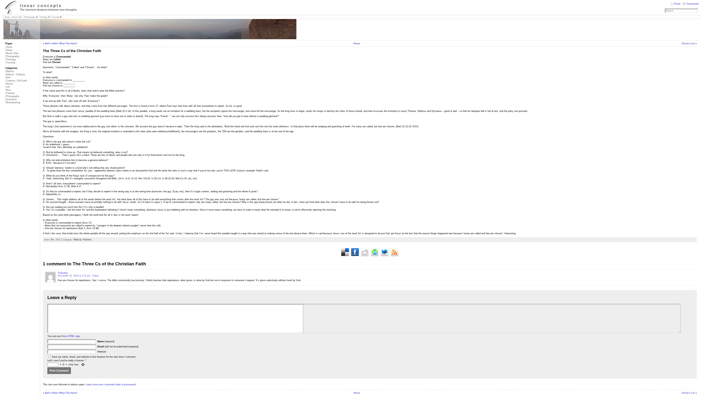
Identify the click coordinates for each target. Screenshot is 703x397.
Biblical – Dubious (15, 74)
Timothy (63, 272)
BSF (8, 77)
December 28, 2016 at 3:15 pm (74, 275)
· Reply (95, 275)
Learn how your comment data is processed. (111, 384)
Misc (8, 90)
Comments (692, 3)
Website (101, 351)
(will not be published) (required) (117, 346)
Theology (11, 59)
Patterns (10, 93)
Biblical (10, 71)
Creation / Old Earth (16, 80)
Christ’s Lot (688, 43)
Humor (9, 83)
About (9, 50)
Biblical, (78, 239)
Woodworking (13, 102)
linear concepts (41, 5)
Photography (12, 56)
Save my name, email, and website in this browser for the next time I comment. (94, 356)
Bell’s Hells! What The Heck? (61, 43)
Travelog (10, 62)
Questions (11, 99)
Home (9, 47)
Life (8, 87)
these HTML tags (70, 336)
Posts (677, 3)
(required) (105, 341)
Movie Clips (12, 53)
